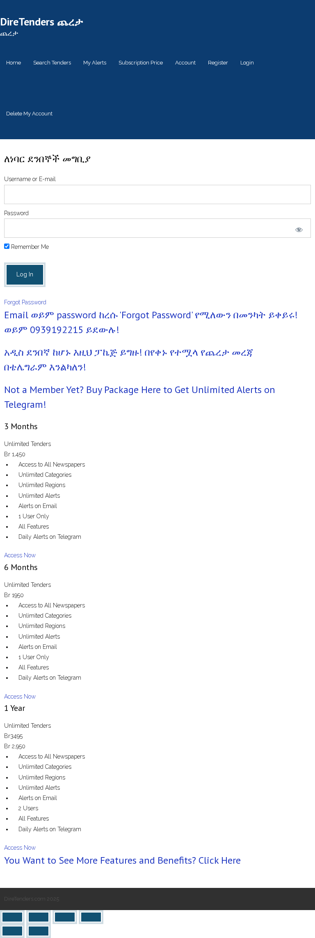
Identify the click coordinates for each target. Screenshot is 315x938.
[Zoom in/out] (12, 917)
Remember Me (29, 247)
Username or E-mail (30, 179)
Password (16, 213)
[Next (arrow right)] (38, 931)
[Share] (64, 917)
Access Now (20, 555)
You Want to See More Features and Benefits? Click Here (122, 860)
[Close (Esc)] (91, 917)
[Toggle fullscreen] (38, 917)
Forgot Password (25, 302)
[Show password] (297, 228)
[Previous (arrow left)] (12, 931)
